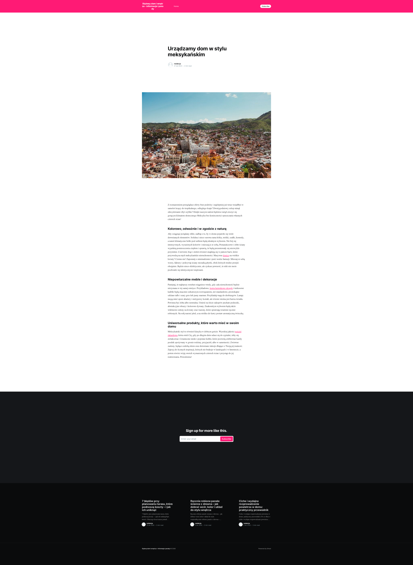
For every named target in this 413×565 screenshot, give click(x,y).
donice (226, 255)
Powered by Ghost (264, 548)
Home (176, 6)
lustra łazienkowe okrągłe (221, 288)
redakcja (177, 64)
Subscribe (265, 6)
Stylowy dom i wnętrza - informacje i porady (152, 6)
